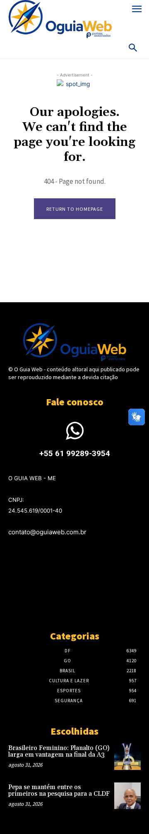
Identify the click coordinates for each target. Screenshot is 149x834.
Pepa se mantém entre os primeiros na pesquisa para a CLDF (59, 790)
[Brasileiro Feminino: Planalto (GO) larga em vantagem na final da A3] (127, 756)
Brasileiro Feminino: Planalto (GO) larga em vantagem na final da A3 (58, 751)
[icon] (74, 435)
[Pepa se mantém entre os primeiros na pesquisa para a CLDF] (127, 795)
